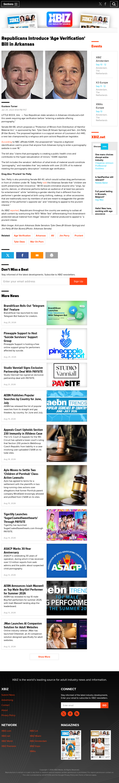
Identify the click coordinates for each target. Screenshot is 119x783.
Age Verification (22, 235)
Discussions (97, 146)
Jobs (104, 146)
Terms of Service (85, 775)
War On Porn (37, 241)
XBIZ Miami (35, 736)
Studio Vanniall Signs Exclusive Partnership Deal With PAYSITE (23, 369)
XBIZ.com (6, 730)
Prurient (79, 235)
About (4, 710)
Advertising (7, 700)
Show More (44, 656)
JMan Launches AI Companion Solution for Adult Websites (23, 625)
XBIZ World (7, 741)
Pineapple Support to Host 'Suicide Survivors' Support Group (21, 337)
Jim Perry (64, 235)
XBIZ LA (34, 730)
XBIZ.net (98, 137)
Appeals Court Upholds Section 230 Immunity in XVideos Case (23, 431)
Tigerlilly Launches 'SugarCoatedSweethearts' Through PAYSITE (21, 518)
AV (52, 235)
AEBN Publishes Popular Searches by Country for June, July (23, 399)
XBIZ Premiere (8, 746)
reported (14, 210)
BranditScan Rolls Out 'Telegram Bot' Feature (24, 307)
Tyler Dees (19, 241)
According (6, 142)
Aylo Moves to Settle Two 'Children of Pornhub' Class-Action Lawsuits (21, 474)
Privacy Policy (8, 715)
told (45, 182)
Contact (5, 705)
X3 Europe (102, 82)
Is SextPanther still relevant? (104, 178)
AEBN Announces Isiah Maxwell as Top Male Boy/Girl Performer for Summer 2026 (24, 589)
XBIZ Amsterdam (102, 59)
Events (96, 46)
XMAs (33, 751)
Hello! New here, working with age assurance (103, 211)
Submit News (8, 695)
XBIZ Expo (35, 746)
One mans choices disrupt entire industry (104, 157)
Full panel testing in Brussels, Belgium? (103, 194)
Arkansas (41, 235)
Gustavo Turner (9, 106)
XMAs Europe (100, 105)
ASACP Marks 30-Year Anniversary (17, 550)
